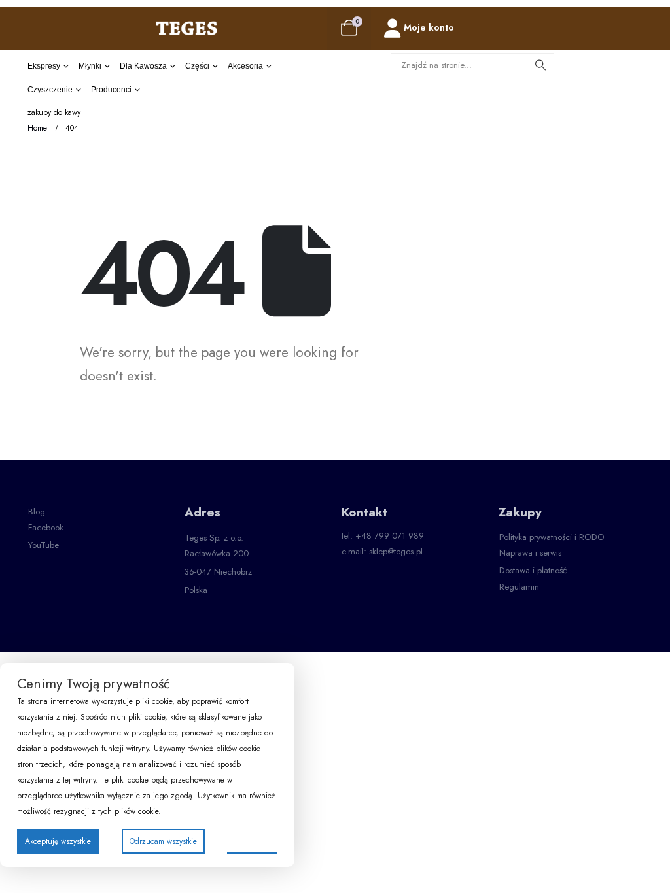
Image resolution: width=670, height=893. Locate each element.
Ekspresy (43, 66)
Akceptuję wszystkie (58, 841)
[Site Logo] (186, 28)
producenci (111, 89)
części (197, 66)
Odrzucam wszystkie (163, 841)
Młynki (90, 66)
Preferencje (252, 841)
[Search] (540, 65)
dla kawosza (143, 66)
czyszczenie (50, 89)
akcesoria (245, 66)
